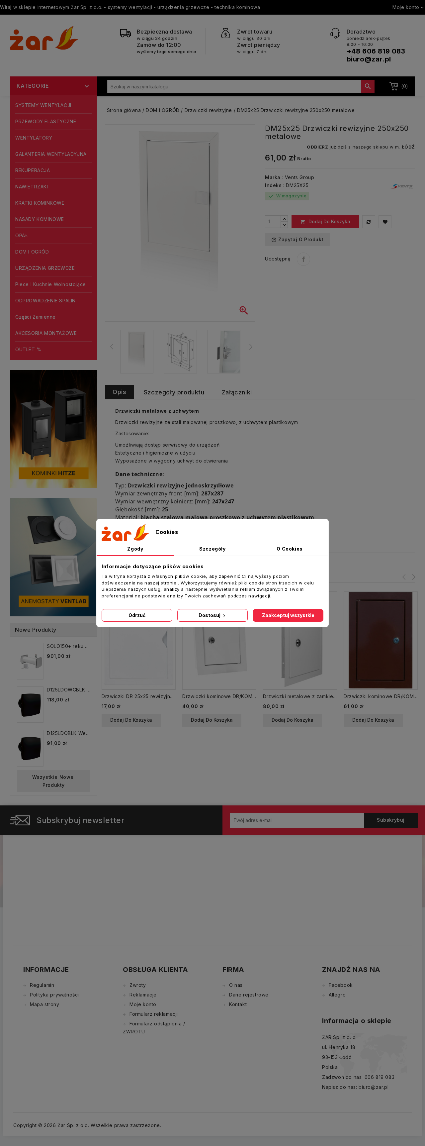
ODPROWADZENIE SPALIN (45, 300)
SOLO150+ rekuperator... (68, 646)
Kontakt (238, 1004)
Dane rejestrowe (249, 994)
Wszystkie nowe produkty (53, 781)
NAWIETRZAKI (31, 186)
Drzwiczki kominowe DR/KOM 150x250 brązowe (381, 696)
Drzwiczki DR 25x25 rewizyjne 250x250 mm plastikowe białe (139, 696)
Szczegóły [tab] (212, 549)
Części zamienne (35, 317)
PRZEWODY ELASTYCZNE (45, 121)
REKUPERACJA (32, 170)
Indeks (273, 185)
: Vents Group (298, 177)
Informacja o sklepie (356, 1021)
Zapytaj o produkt (297, 240)
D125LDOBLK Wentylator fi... (68, 733)
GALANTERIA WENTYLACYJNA (51, 154)
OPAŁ (21, 235)
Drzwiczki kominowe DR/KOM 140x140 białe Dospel (219, 696)
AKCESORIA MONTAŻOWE (46, 333)
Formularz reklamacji (153, 1014)
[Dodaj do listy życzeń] (385, 221)
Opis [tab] (119, 391)
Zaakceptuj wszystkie (288, 615)
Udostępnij (303, 259)
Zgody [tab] (135, 549)
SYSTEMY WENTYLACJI (43, 105)
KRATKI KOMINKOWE (40, 203)
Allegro (337, 994)
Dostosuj (210, 615)
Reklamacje (143, 994)
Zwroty (137, 985)
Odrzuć (136, 615)
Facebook (341, 985)
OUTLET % (28, 349)
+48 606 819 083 (376, 51)
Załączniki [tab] (237, 392)
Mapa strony (44, 1004)
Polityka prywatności (54, 994)
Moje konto (142, 1004)
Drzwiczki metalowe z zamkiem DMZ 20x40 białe (300, 696)
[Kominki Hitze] (53, 428)
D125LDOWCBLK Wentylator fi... (68, 689)
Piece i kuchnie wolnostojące (50, 284)
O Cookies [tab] (289, 549)
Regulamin (42, 985)
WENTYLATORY (33, 138)
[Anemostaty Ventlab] (53, 557)
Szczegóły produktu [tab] (174, 392)
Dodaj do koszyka (325, 222)
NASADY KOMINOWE (39, 219)
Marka (273, 177)
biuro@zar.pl (369, 59)
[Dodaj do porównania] (368, 221)
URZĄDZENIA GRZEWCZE (45, 268)
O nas (236, 985)
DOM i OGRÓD (32, 252)
